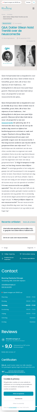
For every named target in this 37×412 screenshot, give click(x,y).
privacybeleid (13, 407)
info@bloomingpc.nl (8, 285)
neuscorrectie (7, 123)
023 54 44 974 (7, 287)
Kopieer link (32, 41)
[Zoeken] (34, 2)
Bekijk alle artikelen (29, 222)
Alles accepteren (18, 394)
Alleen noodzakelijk (18, 403)
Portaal (28, 2)
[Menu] (33, 8)
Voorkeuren (18, 398)
